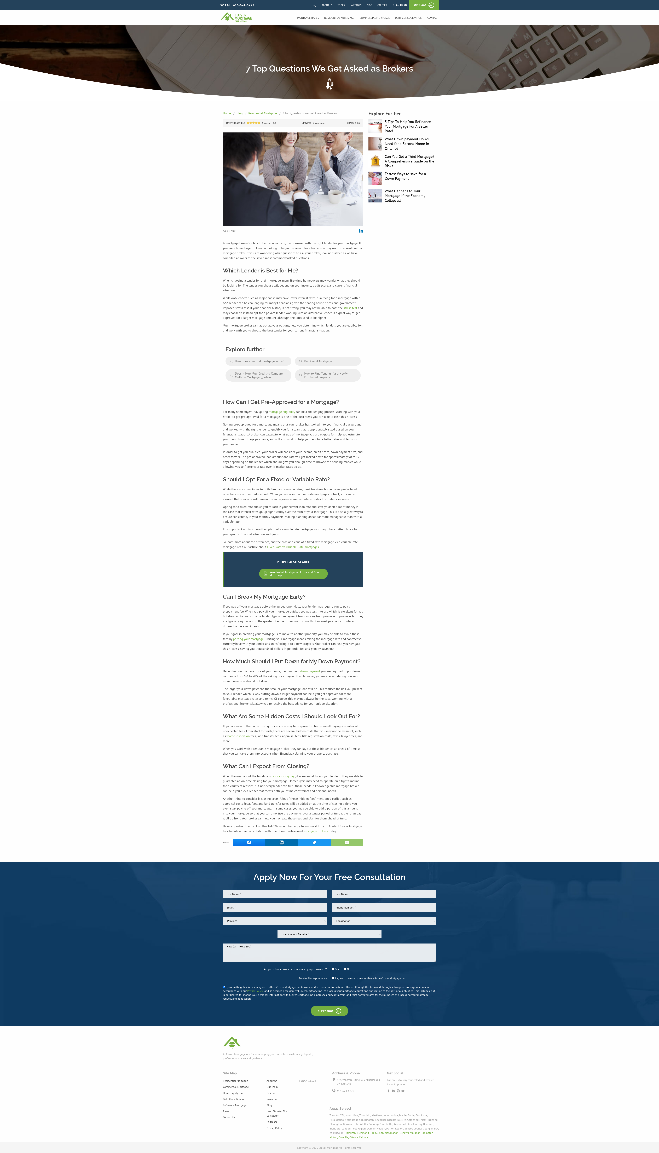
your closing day (284, 776)
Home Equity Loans (234, 1093)
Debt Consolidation (408, 17)
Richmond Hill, (366, 1132)
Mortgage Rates (308, 17)
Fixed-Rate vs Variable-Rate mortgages (293, 547)
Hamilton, (351, 1132)
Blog (369, 5)
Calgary (363, 1137)
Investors (355, 5)
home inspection (239, 736)
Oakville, (343, 1137)
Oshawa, (405, 1132)
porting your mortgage (248, 639)
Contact (433, 17)
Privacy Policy (255, 991)
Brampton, (428, 1132)
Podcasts (272, 1121)
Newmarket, (392, 1132)
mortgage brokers (316, 831)
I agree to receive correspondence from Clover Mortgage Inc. (370, 978)
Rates (226, 1111)
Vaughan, (416, 1132)
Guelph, (380, 1132)
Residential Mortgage (339, 17)
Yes (336, 969)
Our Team (272, 1086)
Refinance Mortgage (234, 1105)
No (348, 969)
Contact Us (229, 1117)
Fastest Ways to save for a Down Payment (405, 176)
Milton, (334, 1137)
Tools (341, 5)
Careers (382, 5)
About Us (327, 5)
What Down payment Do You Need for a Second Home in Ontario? (407, 144)
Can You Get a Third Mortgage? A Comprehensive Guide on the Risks (409, 161)
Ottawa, (354, 1137)
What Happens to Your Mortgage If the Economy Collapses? (405, 196)
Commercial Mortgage (375, 17)
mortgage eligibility (282, 412)
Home (227, 113)
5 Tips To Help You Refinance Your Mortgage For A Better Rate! (408, 126)
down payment (310, 671)
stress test (351, 308)
